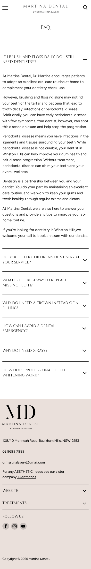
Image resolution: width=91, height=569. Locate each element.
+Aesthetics (26, 477)
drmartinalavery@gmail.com (23, 462)
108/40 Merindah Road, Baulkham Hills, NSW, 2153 (40, 441)
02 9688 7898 (13, 451)
